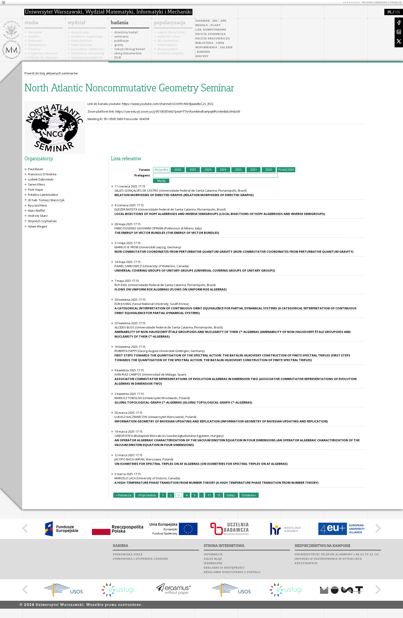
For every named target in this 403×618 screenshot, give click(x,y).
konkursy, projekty (170, 53)
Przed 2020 (286, 169)
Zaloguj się (395, 2)
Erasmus (34, 49)
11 (209, 495)
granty (118, 45)
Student (33, 36)
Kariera (203, 52)
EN (397, 12)
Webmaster (213, 563)
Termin (144, 170)
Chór (220, 43)
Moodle (201, 25)
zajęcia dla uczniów (171, 32)
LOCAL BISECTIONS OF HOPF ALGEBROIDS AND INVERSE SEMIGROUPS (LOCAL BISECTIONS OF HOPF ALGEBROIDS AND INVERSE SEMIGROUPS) (220, 214)
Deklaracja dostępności (224, 567)
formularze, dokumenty (87, 53)
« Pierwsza (123, 495)
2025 (193, 169)
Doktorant (35, 40)
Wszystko (161, 169)
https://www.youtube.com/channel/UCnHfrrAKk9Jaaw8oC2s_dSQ (167, 104)
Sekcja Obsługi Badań (129, 49)
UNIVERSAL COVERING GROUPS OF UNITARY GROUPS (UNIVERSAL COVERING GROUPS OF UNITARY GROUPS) (195, 270)
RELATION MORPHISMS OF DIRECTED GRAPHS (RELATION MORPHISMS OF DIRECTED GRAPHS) (184, 195)
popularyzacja (169, 23)
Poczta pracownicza (212, 38)
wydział (76, 23)
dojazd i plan (80, 32)
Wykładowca (37, 45)
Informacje (213, 554)
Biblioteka (204, 43)
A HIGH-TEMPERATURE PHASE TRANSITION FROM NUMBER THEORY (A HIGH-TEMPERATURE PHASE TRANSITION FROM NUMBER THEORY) (216, 482)
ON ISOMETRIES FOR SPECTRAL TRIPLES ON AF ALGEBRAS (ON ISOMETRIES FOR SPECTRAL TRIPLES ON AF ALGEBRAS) (201, 464)
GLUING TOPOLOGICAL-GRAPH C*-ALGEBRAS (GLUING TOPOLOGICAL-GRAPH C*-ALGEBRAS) (183, 402)
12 (218, 495)
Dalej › (231, 495)
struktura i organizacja (87, 36)
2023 (223, 169)
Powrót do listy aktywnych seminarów (51, 73)
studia (31, 23)
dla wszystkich (167, 49)
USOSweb (202, 21)
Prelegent (142, 175)
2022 (238, 169)
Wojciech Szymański (42, 221)
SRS (215, 21)
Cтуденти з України (42, 53)
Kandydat (35, 32)
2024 (208, 169)
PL (390, 12)
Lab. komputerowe (210, 29)
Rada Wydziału (81, 40)
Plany (216, 25)
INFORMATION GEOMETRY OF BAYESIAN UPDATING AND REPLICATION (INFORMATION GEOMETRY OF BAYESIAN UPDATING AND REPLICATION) (221, 421)
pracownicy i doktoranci (87, 49)
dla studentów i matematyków (168, 42)
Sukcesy (202, 56)
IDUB (117, 57)
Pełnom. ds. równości (43, 57)
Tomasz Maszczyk (52, 200)
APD (223, 21)
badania (119, 23)
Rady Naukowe (82, 45)
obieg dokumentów (128, 53)
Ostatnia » (249, 495)
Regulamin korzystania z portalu (232, 572)
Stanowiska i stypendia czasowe (140, 559)
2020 (268, 169)
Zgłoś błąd (213, 559)
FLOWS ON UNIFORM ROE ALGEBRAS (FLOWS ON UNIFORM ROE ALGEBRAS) (170, 289)
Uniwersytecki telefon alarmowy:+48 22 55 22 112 (337, 554)
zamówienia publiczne (87, 57)
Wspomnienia (206, 47)
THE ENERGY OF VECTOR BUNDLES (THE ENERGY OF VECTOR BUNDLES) (167, 233)
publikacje (121, 40)
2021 (253, 169)
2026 (177, 169)
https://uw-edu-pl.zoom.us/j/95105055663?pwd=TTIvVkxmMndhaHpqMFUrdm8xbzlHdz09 (177, 111)
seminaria (121, 36)
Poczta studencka (210, 34)
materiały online (168, 36)
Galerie (226, 47)
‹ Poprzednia (147, 495)
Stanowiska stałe (128, 554)
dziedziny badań (126, 32)
